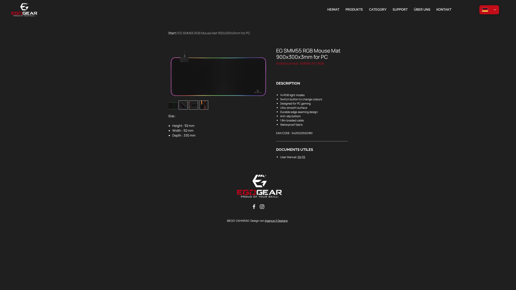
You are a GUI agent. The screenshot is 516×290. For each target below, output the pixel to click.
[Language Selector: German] (489, 9)
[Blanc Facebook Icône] (254, 207)
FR (303, 157)
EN (299, 157)
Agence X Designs (276, 221)
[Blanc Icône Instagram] (262, 207)
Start (172, 33)
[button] (378, 10)
